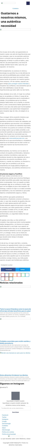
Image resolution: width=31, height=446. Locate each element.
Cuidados (16, 8)
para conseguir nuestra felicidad (18, 83)
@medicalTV (4, 387)
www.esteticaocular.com (16, 138)
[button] (8, 269)
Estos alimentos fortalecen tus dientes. (14, 375)
